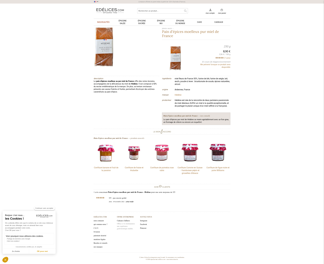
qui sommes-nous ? (100, 224)
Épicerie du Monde (180, 22)
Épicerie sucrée (142, 22)
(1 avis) (227, 58)
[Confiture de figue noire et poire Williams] (218, 163)
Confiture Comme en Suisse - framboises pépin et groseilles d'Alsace (190, 170)
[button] (5, 260)
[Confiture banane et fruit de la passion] (106, 163)
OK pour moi (42, 251)
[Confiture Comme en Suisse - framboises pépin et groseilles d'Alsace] (190, 163)
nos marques (98, 247)
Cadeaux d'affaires (123, 220)
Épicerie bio (161, 22)
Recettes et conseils (100, 243)
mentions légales (99, 239)
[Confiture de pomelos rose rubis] (162, 163)
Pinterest (143, 228)
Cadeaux (218, 22)
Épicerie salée (123, 22)
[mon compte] (210, 10)
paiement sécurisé (100, 235)
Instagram (143, 220)
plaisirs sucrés (167, 28)
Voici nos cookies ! (13, 241)
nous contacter (99, 220)
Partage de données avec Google (18, 239)
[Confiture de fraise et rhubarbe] (134, 163)
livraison (97, 231)
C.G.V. (96, 228)
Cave (199, 22)
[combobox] (162, 11)
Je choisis (16, 251)
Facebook (143, 224)
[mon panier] (222, 10)
